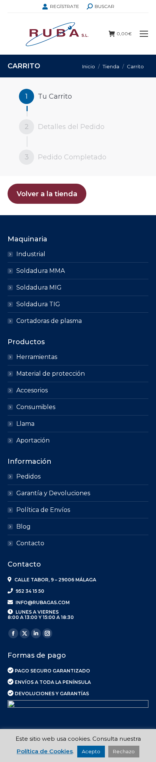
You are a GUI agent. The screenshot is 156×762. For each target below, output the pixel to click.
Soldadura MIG (39, 287)
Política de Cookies (45, 751)
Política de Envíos (43, 509)
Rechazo (124, 751)
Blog (23, 526)
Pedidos (28, 476)
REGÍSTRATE (64, 6)
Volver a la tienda (47, 194)
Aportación (33, 440)
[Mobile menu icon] (143, 33)
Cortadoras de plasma (49, 320)
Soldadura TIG (38, 304)
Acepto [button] (91, 751)
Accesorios (32, 390)
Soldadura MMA (40, 270)
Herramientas (36, 357)
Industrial (30, 254)
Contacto (30, 543)
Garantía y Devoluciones (53, 493)
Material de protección (50, 373)
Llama (25, 423)
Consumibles (35, 407)
